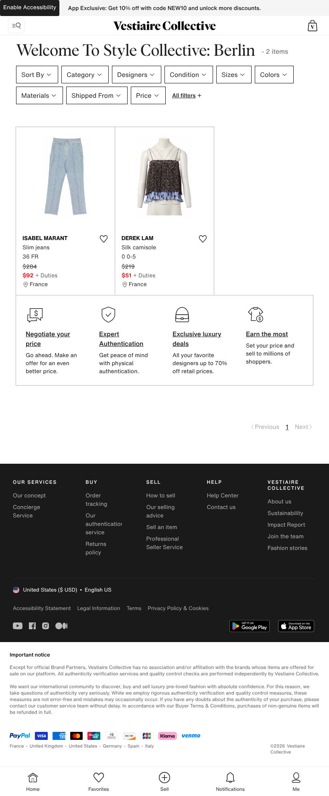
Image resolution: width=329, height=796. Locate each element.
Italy (149, 746)
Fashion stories (287, 548)
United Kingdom (46, 746)
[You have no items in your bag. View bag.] (312, 25)
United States (83, 746)
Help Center (223, 495)
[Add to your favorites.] (104, 239)
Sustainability (285, 513)
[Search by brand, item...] (16, 25)
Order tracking (96, 499)
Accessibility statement (42, 608)
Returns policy (95, 548)
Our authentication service (104, 524)
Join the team (286, 536)
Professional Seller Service (164, 543)
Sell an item (161, 527)
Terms (133, 608)
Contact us (221, 507)
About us (279, 501)
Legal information (98, 608)
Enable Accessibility (29, 7)
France (17, 746)
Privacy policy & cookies (178, 608)
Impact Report (286, 525)
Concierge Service (26, 511)
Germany (112, 746)
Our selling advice (160, 511)
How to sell (160, 495)
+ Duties (46, 275)
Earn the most (267, 334)
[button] (312, 25)
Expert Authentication (121, 338)
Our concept (29, 495)
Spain (134, 746)
